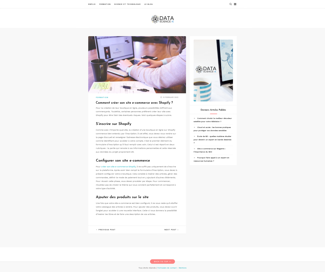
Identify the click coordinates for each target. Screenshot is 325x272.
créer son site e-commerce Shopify (118, 166)
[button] (231, 4)
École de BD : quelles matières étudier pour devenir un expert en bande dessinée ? (212, 139)
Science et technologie (127, 4)
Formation (105, 4)
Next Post (170, 230)
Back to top (161, 261)
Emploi (92, 4)
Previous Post (107, 230)
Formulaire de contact (167, 268)
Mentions (182, 268)
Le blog (148, 4)
